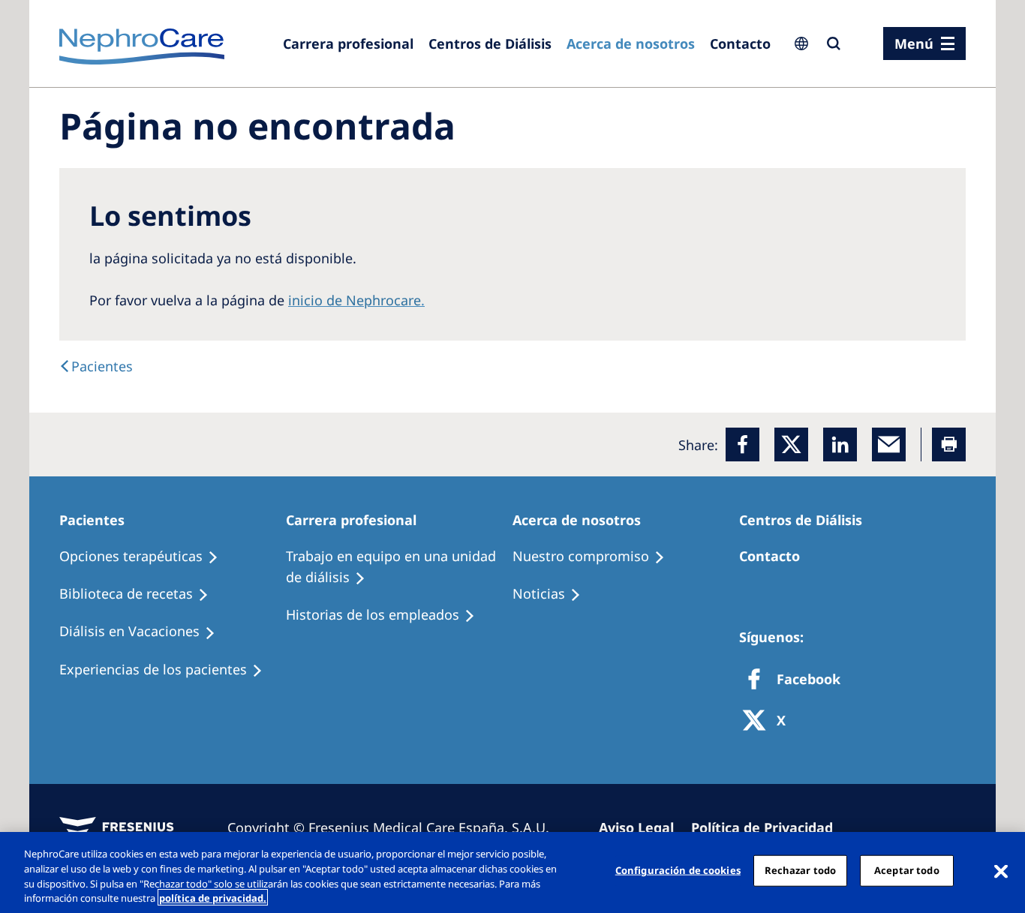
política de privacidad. (212, 897)
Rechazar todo (801, 870)
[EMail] (889, 444)
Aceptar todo (906, 870)
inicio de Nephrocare (354, 300)
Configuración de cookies (678, 870)
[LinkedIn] (840, 444)
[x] (791, 444)
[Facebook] (742, 444)
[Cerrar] (1000, 870)
